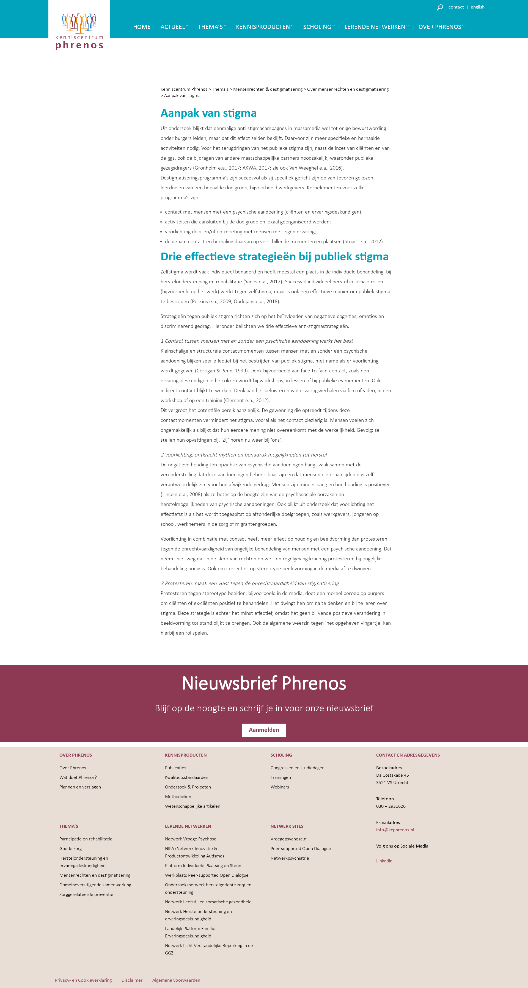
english (478, 7)
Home (142, 27)
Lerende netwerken (375, 27)
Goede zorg (70, 848)
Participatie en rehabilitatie (85, 839)
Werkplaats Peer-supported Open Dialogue (207, 875)
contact (456, 7)
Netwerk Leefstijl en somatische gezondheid (208, 902)
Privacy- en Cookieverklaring (83, 980)
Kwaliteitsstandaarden (186, 777)
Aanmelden (264, 730)
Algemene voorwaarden (176, 980)
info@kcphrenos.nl (395, 830)
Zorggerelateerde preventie (86, 894)
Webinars (280, 787)
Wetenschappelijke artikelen (192, 806)
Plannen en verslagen (80, 787)
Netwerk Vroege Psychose (190, 839)
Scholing (317, 27)
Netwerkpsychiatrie (290, 858)
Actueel (173, 27)
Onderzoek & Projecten (188, 787)
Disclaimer (132, 980)
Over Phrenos (440, 27)
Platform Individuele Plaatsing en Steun (203, 865)
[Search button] (440, 7)
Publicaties (175, 768)
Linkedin (384, 861)
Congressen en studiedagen (297, 768)
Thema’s (210, 27)
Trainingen (281, 777)
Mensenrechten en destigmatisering (94, 875)
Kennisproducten (263, 27)
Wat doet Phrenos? (78, 777)
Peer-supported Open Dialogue (301, 848)
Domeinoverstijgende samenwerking (95, 885)
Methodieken (178, 796)
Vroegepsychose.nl (289, 839)
